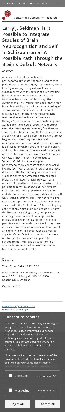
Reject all (17, 404)
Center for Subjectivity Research (18, 306)
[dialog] (32, 362)
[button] (59, 3)
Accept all (48, 404)
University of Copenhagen (15, 309)
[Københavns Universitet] (6, 16)
